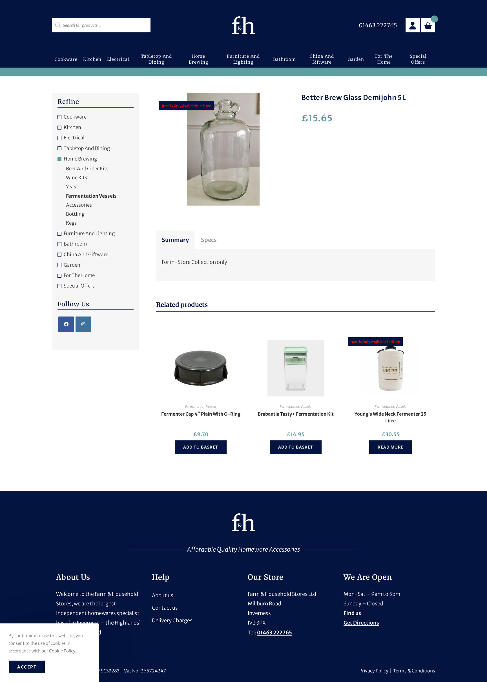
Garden (72, 265)
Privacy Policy (373, 671)
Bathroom (75, 244)
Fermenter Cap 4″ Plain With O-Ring (200, 414)
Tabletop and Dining (87, 148)
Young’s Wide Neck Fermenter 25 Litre (390, 417)
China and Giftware (86, 254)
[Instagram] (83, 324)
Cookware (75, 117)
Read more (391, 447)
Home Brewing (80, 159)
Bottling (75, 214)
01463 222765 (274, 632)
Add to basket (200, 447)
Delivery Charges (172, 620)
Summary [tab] (175, 239)
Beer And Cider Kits (87, 169)
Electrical (74, 138)
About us (162, 595)
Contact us (165, 608)
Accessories (79, 205)
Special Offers (79, 286)
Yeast (72, 187)
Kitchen (72, 127)
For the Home (79, 275)
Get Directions (361, 622)
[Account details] (413, 25)
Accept (26, 667)
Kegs (71, 223)
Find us (352, 613)
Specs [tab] (209, 239)
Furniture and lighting (89, 233)
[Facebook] (66, 324)
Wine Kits (76, 178)
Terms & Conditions (414, 671)
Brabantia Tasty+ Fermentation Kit (296, 414)
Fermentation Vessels (200, 406)
